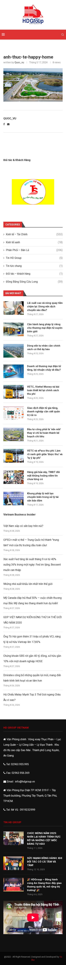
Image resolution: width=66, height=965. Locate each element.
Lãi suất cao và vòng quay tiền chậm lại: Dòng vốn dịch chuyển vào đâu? (45, 306)
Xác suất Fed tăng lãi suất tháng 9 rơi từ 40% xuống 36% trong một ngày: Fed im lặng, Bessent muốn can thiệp (32, 565)
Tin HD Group (34, 258)
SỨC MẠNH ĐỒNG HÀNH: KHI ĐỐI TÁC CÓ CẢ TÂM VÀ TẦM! (44, 862)
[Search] (62, 35)
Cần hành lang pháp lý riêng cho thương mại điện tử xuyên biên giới (44, 328)
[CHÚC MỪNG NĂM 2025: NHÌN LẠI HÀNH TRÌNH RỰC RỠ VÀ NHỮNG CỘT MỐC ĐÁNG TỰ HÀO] (13, 838)
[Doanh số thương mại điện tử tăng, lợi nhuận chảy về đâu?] (13, 371)
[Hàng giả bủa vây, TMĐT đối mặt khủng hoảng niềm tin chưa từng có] (13, 477)
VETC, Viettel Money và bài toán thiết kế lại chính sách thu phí (43, 390)
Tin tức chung (34, 265)
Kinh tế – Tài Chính (34, 234)
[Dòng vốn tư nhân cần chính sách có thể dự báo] (13, 351)
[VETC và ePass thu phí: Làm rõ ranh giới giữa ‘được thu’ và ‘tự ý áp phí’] (13, 456)
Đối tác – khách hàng (34, 273)
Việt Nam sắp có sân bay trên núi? (23, 526)
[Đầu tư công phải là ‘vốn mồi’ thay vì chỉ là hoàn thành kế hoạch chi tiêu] (13, 434)
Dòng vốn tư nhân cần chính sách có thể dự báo (43, 347)
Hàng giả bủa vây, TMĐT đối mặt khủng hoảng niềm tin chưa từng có (43, 476)
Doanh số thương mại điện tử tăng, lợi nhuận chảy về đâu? (44, 368)
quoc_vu (19, 62)
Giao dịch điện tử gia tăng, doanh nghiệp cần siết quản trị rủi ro (43, 411)
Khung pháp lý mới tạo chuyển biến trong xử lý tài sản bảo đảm (43, 497)
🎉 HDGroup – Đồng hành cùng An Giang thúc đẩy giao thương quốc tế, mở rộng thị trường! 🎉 (44, 885)
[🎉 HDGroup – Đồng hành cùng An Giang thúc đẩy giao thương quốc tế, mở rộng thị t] (13, 884)
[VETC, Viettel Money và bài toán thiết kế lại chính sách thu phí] (13, 392)
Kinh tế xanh (34, 242)
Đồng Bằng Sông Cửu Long (34, 281)
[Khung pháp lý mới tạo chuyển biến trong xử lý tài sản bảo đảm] (13, 498)
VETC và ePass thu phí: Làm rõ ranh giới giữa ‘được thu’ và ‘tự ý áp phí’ (44, 454)
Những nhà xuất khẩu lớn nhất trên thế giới (27, 584)
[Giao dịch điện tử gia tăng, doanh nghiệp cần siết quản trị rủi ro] (13, 413)
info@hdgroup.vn (25, 781)
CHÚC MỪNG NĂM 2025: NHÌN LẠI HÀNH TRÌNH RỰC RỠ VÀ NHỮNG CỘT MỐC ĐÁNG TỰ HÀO (44, 838)
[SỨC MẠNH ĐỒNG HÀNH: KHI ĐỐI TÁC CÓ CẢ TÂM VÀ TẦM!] (13, 863)
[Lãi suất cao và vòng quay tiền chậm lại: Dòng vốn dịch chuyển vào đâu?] (13, 308)
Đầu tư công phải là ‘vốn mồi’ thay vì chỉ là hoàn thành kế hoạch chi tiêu (44, 433)
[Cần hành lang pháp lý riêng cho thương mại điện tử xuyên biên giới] (13, 329)
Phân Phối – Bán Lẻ (34, 250)
